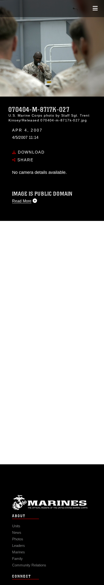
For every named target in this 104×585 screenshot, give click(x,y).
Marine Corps (52, 502)
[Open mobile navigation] (95, 8)
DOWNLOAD (30, 152)
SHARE (25, 160)
